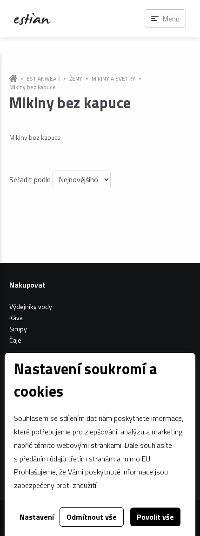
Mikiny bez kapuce (32, 87)
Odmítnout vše (92, 516)
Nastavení (37, 516)
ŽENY (75, 79)
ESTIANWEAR (43, 79)
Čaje (15, 340)
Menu (171, 18)
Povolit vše (155, 516)
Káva (16, 318)
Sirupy (18, 329)
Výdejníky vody (30, 306)
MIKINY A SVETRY (113, 79)
